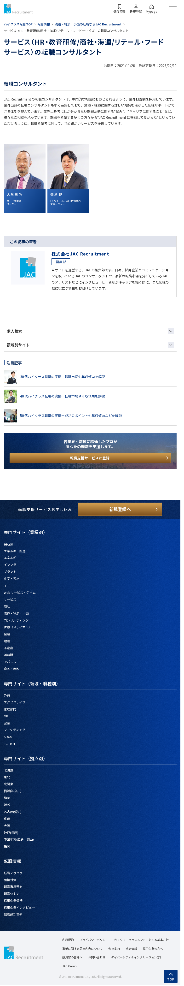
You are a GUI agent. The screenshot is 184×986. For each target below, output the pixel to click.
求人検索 (14, 331)
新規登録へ (120, 509)
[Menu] (173, 8)
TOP (171, 979)
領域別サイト (18, 345)
